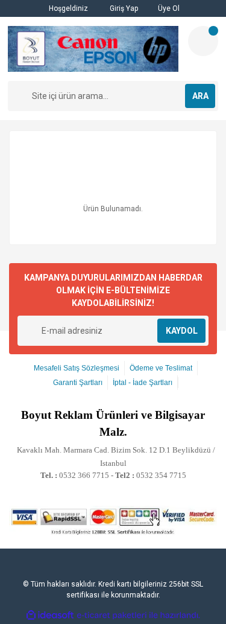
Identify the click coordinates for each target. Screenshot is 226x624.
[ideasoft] (50, 615)
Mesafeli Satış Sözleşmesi (76, 368)
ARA (200, 96)
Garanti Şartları (77, 382)
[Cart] (203, 41)
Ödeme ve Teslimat (161, 368)
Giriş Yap (123, 8)
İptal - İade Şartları (142, 382)
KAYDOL (182, 331)
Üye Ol (168, 8)
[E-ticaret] (112, 615)
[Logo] (93, 49)
